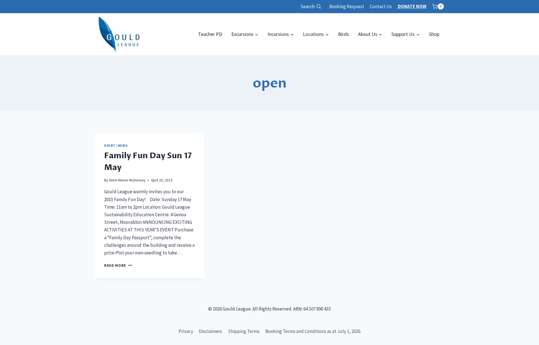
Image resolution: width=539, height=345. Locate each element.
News (122, 145)
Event (109, 145)
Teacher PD (210, 34)
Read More (118, 265)
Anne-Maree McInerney (127, 180)
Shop (434, 34)
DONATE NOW (412, 6)
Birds (343, 34)
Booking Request (346, 6)
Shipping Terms (244, 331)
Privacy (186, 331)
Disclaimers (210, 331)
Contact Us (381, 6)
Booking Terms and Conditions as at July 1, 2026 (312, 331)
